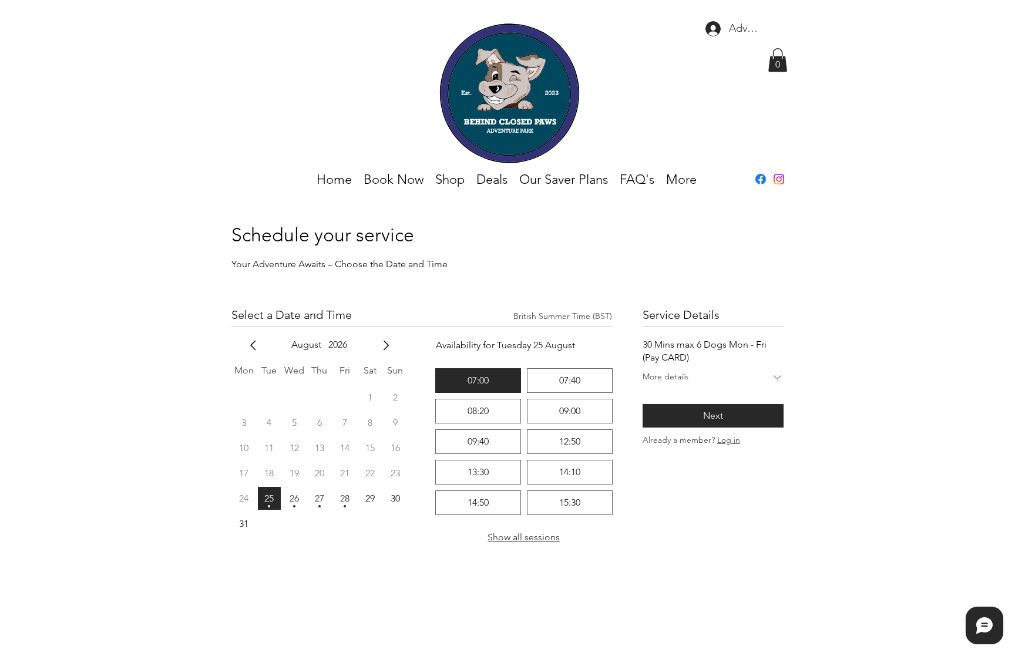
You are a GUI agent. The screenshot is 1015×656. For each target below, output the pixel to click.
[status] (562, 316)
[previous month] (253, 345)
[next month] (386, 345)
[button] (778, 60)
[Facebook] (761, 179)
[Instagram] (779, 179)
